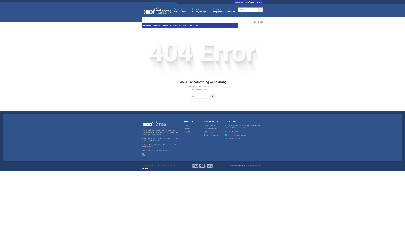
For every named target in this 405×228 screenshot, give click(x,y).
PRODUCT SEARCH (151, 25)
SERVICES (165, 25)
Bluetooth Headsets (211, 135)
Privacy (145, 168)
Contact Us (187, 132)
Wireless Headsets (210, 129)
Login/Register (250, 2)
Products (187, 129)
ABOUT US (177, 25)
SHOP (185, 25)
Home (197, 89)
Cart (260, 2)
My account (239, 2)
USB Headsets (209, 132)
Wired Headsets (209, 126)
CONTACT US (193, 25)
